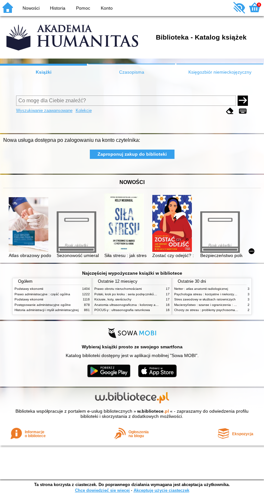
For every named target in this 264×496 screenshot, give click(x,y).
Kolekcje (84, 110)
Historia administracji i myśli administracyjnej (46, 310)
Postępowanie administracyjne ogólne (42, 305)
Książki (44, 72)
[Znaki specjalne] (243, 111)
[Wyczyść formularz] (230, 111)
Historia (57, 8)
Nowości (31, 8)
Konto (107, 8)
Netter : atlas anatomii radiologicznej (201, 288)
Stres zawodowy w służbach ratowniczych (205, 299)
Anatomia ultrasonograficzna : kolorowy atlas (127, 305)
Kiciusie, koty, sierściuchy (112, 299)
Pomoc (83, 8)
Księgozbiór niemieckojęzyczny (219, 72)
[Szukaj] (243, 101)
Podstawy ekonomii (28, 288)
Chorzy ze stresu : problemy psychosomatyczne (209, 310)
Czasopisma (131, 72)
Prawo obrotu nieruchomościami (118, 288)
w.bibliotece (153, 411)
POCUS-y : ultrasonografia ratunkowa (122, 310)
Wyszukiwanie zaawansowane (44, 110)
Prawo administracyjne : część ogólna (42, 294)
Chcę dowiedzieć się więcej (102, 490)
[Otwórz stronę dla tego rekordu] (30, 225)
